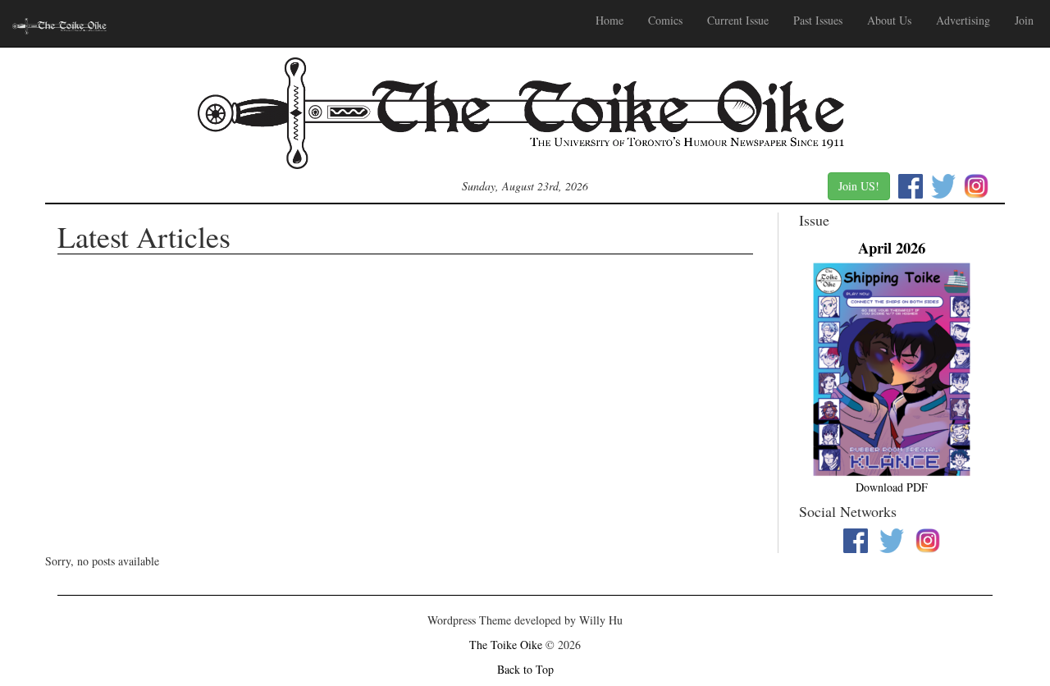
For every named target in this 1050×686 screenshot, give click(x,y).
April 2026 (891, 247)
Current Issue (738, 20)
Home (609, 20)
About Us (889, 20)
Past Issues (817, 20)
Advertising (963, 20)
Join (1024, 20)
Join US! (858, 186)
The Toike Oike (505, 644)
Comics (665, 20)
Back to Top (525, 669)
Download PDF (892, 487)
